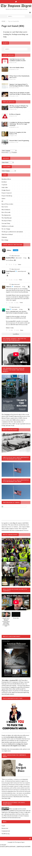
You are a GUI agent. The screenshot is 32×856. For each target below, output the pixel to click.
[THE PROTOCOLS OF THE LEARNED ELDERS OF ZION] (5, 60)
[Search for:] (16, 16)
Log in (3, 825)
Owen (8, 309)
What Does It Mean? (7, 234)
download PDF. (14, 680)
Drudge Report (6, 190)
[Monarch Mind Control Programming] (5, 142)
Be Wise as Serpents (14, 114)
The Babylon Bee (6, 215)
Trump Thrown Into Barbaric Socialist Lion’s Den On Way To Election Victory (19, 93)
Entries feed (5, 828)
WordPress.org (5, 833)
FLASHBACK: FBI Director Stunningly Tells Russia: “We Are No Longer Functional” (19, 124)
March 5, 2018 (13, 109)
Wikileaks (4, 237)
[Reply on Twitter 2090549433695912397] (7, 330)
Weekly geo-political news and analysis (12, 231)
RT (2, 201)
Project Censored (6, 193)
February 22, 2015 (14, 142)
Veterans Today (6, 223)
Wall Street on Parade (8, 226)
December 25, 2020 (15, 87)
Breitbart (4, 182)
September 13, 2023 (15, 69)
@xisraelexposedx (22, 271)
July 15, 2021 (13, 79)
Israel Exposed (10, 271)
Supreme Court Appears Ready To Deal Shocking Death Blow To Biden (19, 85)
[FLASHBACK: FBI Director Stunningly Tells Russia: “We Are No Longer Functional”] (5, 124)
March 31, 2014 (14, 116)
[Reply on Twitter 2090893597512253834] (7, 303)
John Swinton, (17, 796)
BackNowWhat (10, 258)
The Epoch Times (6, 220)
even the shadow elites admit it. (14, 737)
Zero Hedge (5, 240)
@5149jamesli (17, 286)
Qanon (3, 198)
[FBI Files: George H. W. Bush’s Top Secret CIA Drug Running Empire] (5, 107)
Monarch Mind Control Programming (19, 140)
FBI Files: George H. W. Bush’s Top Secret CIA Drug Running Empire (18, 106)
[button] (6, 620)
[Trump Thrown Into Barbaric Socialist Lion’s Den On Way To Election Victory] (5, 94)
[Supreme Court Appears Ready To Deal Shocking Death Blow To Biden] (5, 86)
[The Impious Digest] (16, 10)
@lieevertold (18, 257)
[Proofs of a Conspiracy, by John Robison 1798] (5, 134)
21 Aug (24, 257)
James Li (8, 286)
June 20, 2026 (13, 62)
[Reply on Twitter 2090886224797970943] (7, 280)
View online (5, 680)
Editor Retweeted (15, 255)
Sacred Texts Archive (7, 204)
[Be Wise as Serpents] (5, 115)
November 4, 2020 (14, 96)
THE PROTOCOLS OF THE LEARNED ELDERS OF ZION (17, 59)
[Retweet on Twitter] (10, 255)
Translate (14, 152)
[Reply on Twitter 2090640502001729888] (7, 265)
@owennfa (14, 309)
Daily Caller (5, 187)
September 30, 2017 (15, 127)
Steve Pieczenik (6, 212)
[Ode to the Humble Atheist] (5, 69)
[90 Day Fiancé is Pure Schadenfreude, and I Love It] (5, 77)
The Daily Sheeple (7, 218)
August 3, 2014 (14, 135)
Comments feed (6, 831)
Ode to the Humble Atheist (16, 67)
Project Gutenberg (7, 195)
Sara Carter (5, 207)
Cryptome (4, 184)
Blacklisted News (6, 179)
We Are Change (6, 229)
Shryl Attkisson (6, 209)
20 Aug (20, 309)
